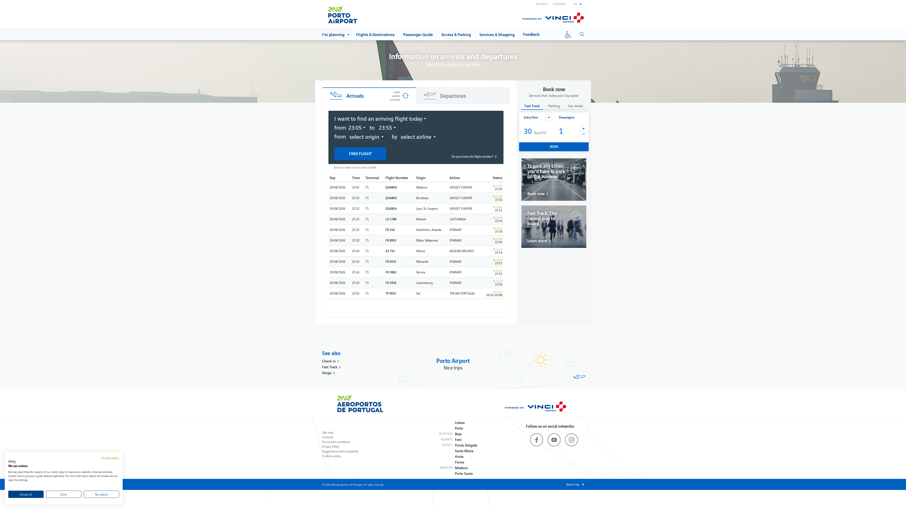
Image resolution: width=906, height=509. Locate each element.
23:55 (385, 127)
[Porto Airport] (349, 15)
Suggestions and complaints (340, 451)
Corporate (559, 4)
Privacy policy (110, 458)
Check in (329, 361)
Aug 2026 (535, 130)
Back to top (572, 484)
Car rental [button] (575, 106)
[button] (578, 4)
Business (542, 4)
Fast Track (329, 367)
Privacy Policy (331, 446)
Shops (326, 372)
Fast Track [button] (532, 106)
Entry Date (531, 117)
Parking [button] (554, 106)
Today (416, 118)
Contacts (327, 437)
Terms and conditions (336, 441)
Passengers (566, 117)
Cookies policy (331, 456)
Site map (327, 432)
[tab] (369, 96)
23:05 (355, 127)
